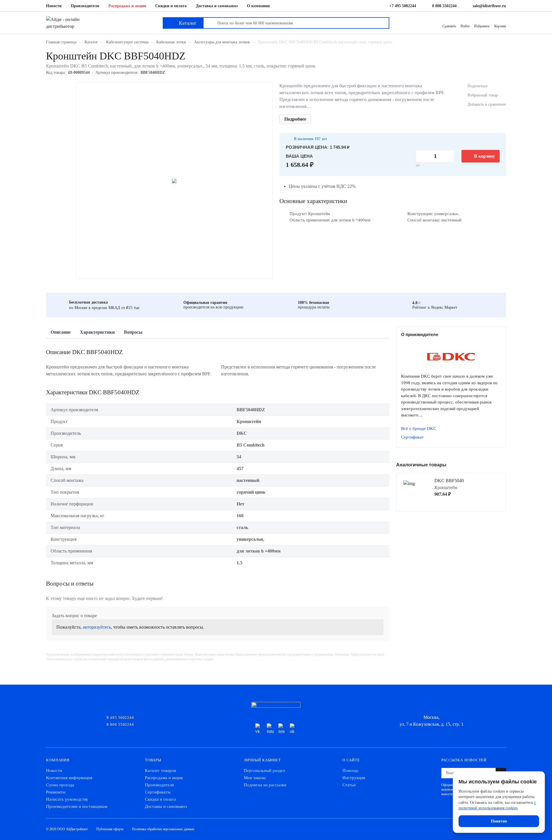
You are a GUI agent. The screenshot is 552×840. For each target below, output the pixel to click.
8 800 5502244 (444, 6)
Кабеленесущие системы (127, 42)
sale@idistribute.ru (489, 6)
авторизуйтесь (97, 627)
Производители (85, 6)
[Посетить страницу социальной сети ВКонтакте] (258, 729)
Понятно (499, 821)
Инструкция (353, 777)
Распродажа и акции (127, 6)
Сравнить (449, 26)
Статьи (349, 785)
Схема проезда (60, 785)
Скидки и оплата (171, 6)
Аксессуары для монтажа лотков (222, 42)
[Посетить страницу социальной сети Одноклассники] (293, 729)
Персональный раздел (264, 770)
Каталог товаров (160, 770)
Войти (465, 26)
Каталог (91, 42)
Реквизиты (56, 792)
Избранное (482, 26)
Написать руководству (67, 799)
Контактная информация (69, 777)
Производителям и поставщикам (77, 806)
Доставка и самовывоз (217, 6)
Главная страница (61, 42)
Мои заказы (255, 777)
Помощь (350, 770)
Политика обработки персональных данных (163, 829)
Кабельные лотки (171, 42)
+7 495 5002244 (402, 6)
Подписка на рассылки (265, 785)
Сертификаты (157, 792)
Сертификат (412, 437)
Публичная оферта (109, 829)
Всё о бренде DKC (418, 428)
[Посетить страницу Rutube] (270, 729)
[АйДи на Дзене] (281, 729)
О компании (258, 6)
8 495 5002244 (120, 717)
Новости (54, 6)
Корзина (500, 26)
